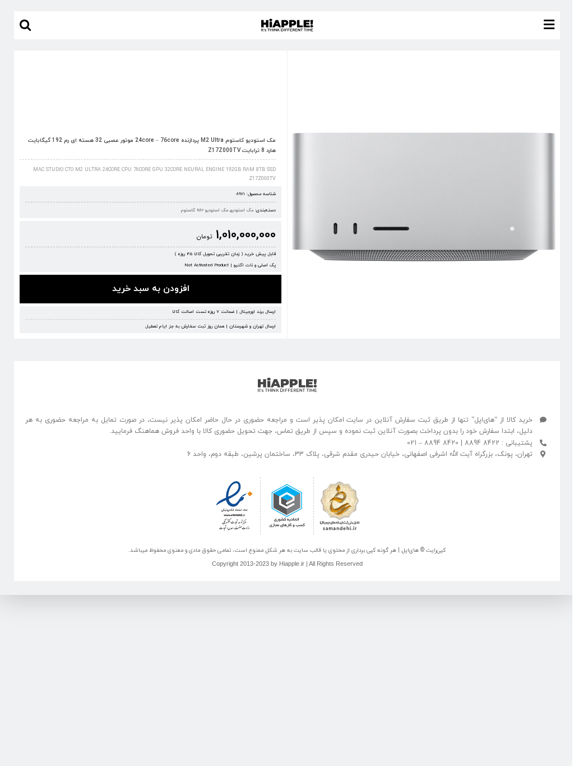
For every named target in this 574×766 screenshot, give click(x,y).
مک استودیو (241, 210)
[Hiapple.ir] (423, 196)
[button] (25, 25)
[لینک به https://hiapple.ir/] (287, 385)
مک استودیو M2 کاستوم (204, 210)
